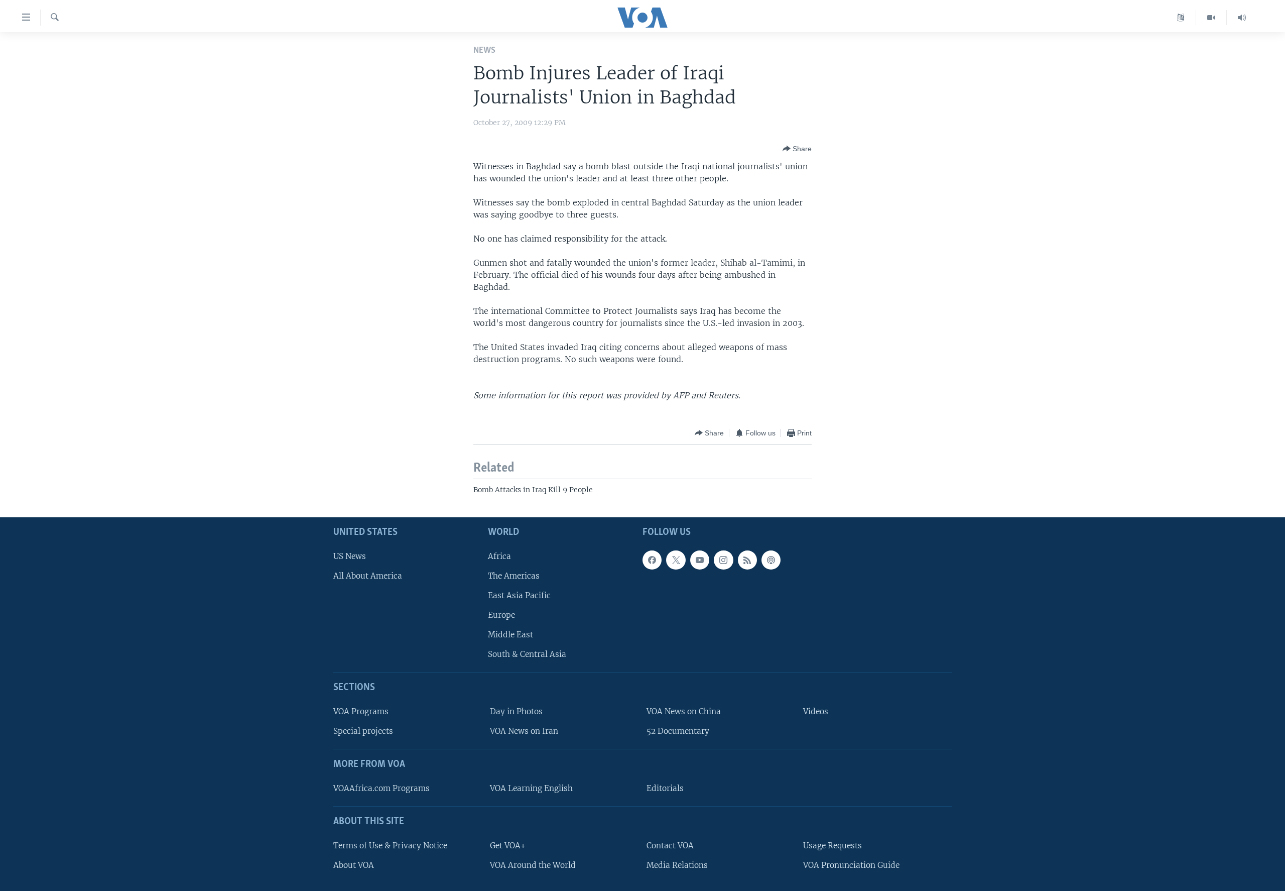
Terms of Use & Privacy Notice (390, 845)
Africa (499, 556)
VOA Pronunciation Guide (851, 864)
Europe (501, 615)
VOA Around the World (533, 864)
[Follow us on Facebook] (652, 559)
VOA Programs (361, 711)
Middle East (510, 634)
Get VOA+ (508, 845)
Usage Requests (832, 845)
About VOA (353, 864)
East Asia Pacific (519, 595)
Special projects (363, 731)
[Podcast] (771, 559)
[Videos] (1211, 17)
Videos (815, 711)
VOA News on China (684, 711)
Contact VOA (670, 845)
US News (349, 556)
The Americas (514, 575)
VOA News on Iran (524, 731)
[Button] (797, 149)
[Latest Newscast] (1242, 17)
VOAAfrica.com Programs (381, 788)
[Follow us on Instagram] (723, 559)
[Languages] (1181, 17)
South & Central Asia (527, 654)
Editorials (665, 788)
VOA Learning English (531, 788)
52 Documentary (678, 731)
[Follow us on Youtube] (699, 559)
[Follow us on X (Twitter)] (675, 559)
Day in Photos (516, 711)
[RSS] (747, 559)
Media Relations (677, 864)
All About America (367, 575)
